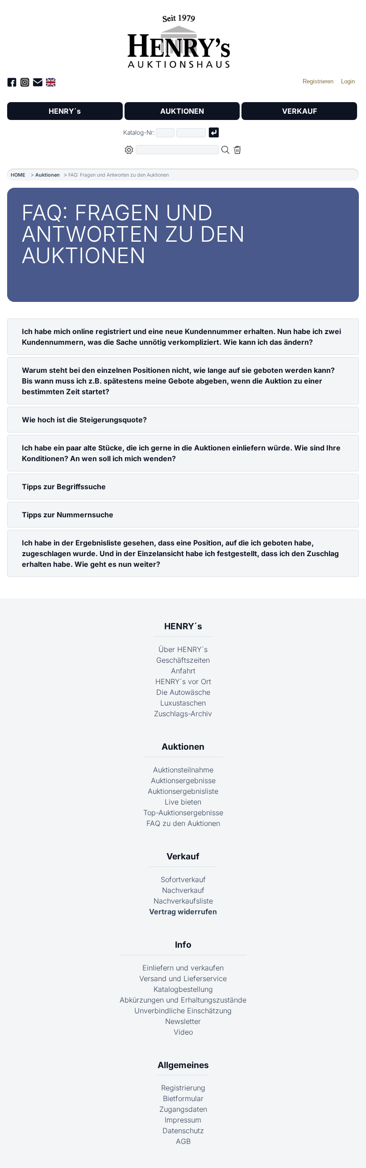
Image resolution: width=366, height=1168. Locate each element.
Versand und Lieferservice (183, 978)
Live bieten (183, 801)
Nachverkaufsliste (183, 900)
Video (183, 1032)
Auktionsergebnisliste (183, 791)
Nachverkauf (183, 890)
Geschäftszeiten (183, 660)
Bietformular (183, 1098)
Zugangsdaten (183, 1109)
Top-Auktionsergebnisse (183, 812)
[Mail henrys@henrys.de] (37, 84)
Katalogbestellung (183, 989)
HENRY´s (65, 111)
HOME (18, 175)
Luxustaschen (183, 702)
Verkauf (183, 856)
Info (183, 944)
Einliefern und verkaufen (183, 967)
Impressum (183, 1119)
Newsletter (183, 1021)
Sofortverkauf (183, 879)
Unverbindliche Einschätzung (183, 1010)
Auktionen (47, 175)
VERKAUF (299, 111)
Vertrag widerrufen (183, 911)
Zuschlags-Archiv (183, 713)
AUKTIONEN (182, 111)
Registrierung (183, 1087)
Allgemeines (183, 1065)
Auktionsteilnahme (183, 769)
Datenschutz (183, 1130)
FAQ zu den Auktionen (183, 823)
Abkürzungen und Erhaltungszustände (183, 999)
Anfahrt (183, 670)
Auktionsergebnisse (183, 780)
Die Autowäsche (183, 692)
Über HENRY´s (183, 649)
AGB (183, 1141)
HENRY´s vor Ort (183, 681)
